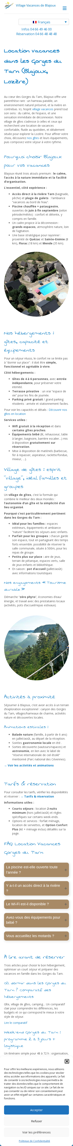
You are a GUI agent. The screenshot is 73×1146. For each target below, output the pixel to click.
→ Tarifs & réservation (37, 796)
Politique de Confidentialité (34, 1141)
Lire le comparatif (15, 1023)
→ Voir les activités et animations (29, 765)
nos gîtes (33, 138)
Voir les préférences (36, 1132)
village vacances (42, 109)
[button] (67, 1061)
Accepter (36, 1110)
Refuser (36, 1121)
